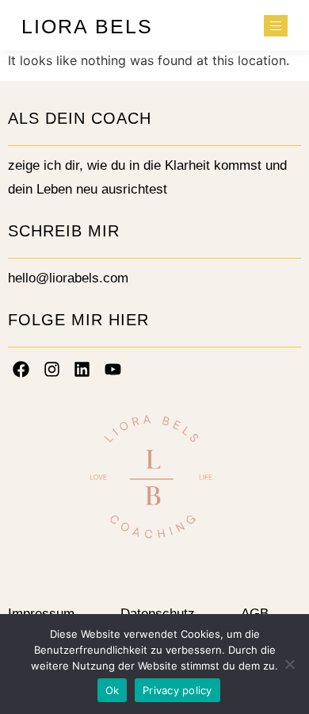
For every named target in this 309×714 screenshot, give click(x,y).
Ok (112, 690)
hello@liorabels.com (68, 278)
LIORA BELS (87, 26)
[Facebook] (21, 368)
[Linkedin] (82, 368)
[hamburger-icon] (276, 25)
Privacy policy (177, 690)
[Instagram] (52, 368)
